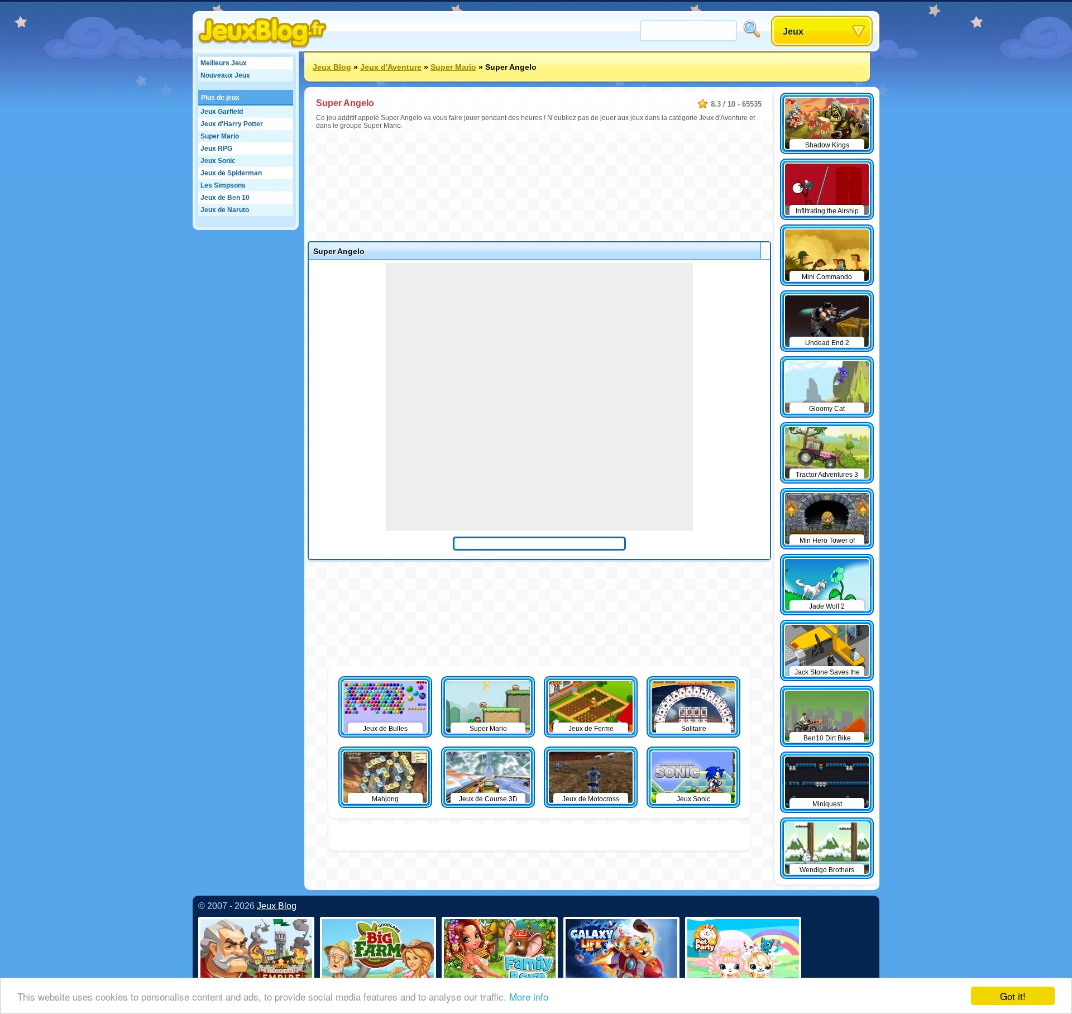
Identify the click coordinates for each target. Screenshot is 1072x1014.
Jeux (793, 31)
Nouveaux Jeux (225, 75)
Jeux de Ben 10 (225, 198)
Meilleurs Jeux (223, 63)
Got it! (1013, 996)
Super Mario (219, 136)
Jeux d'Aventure (391, 67)
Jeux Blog (332, 67)
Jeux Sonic (218, 161)
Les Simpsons (223, 185)
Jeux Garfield (221, 112)
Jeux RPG (216, 148)
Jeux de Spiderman (231, 173)
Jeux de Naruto (224, 210)
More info (528, 996)
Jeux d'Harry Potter (231, 124)
